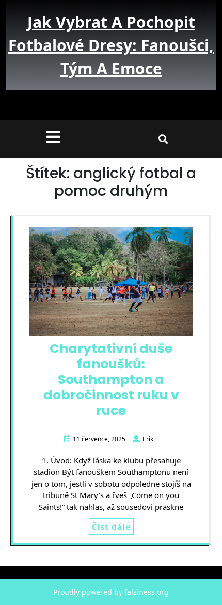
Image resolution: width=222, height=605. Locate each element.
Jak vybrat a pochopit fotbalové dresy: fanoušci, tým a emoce (111, 45)
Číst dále (111, 526)
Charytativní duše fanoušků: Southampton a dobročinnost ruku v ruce (111, 379)
